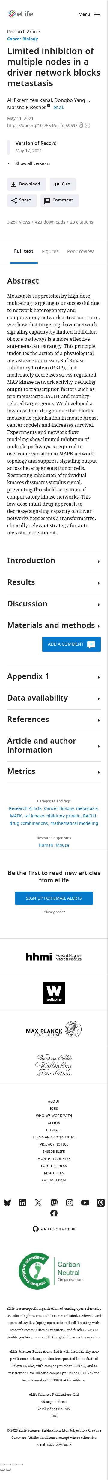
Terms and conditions (54, 1137)
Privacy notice (54, 912)
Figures (50, 251)
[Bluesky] (7, 1205)
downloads (50, 222)
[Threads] (101, 1205)
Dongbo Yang (69, 100)
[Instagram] (69, 1205)
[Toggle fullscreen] (14, 1464)
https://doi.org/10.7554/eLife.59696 (43, 126)
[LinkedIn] (23, 1205)
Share (25, 200)
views (18, 222)
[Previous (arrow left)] (2, 1470)
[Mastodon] (54, 1205)
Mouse (62, 845)
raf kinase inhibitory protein (52, 816)
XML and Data (54, 1180)
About (54, 1101)
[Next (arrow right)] (8, 1470)
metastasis (87, 808)
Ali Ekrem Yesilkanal (29, 100)
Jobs (54, 1108)
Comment (64, 202)
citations (81, 222)
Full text (24, 252)
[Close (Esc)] (2, 1464)
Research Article (23, 32)
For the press (54, 1165)
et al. (59, 107)
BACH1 (90, 816)
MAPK (16, 816)
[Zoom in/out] (20, 1464)
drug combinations (29, 823)
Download (29, 184)
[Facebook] (54, 1215)
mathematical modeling (74, 823)
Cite (66, 184)
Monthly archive (54, 1158)
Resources (54, 1173)
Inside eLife (54, 1151)
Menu (84, 14)
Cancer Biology (22, 39)
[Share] (8, 1464)
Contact (54, 1130)
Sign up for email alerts (54, 898)
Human (46, 845)
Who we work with (54, 1115)
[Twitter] (38, 1205)
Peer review (80, 251)
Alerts (54, 1122)
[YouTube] (85, 1205)
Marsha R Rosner (26, 107)
